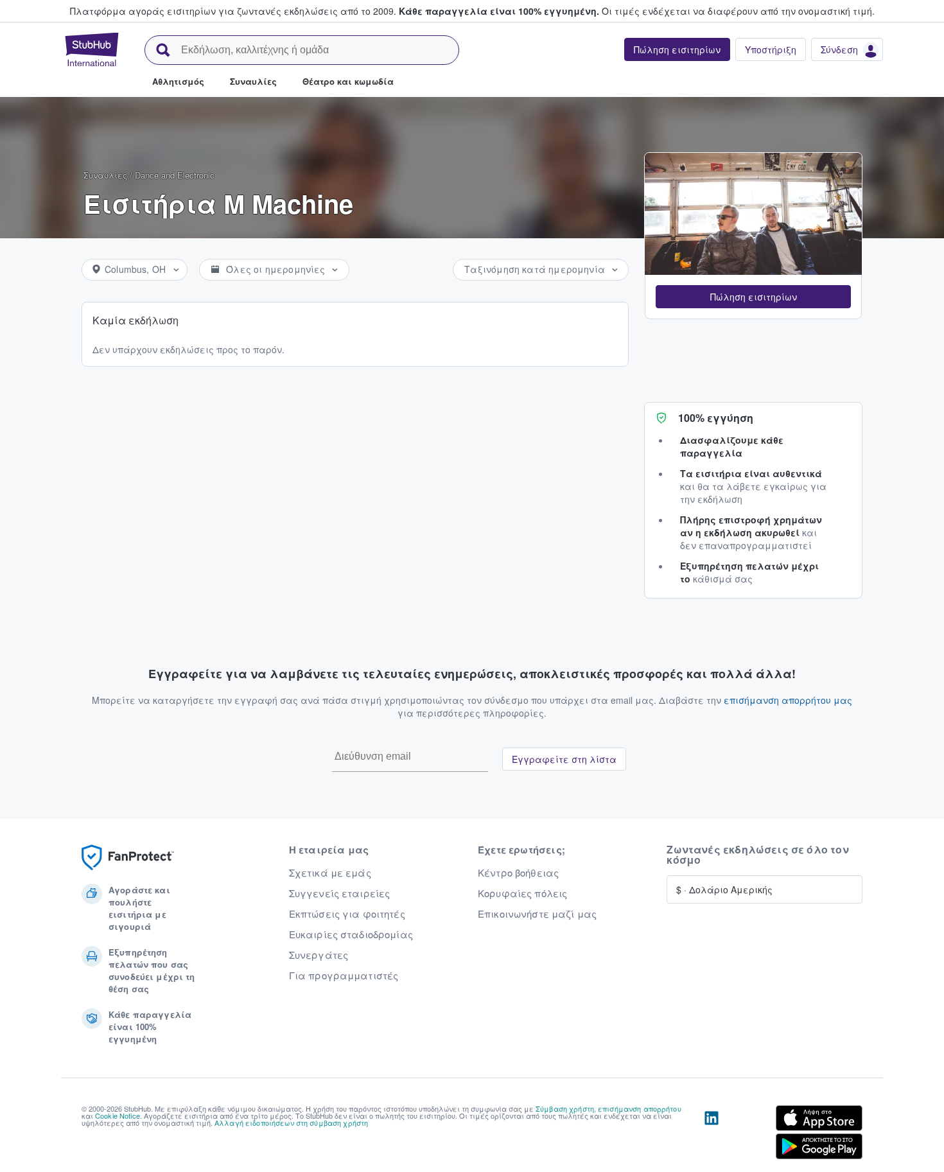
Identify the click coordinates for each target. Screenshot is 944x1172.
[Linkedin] (711, 1134)
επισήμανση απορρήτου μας (788, 700)
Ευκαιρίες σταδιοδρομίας (351, 934)
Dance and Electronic (174, 175)
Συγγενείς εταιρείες (339, 893)
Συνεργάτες (318, 955)
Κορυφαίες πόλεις (522, 893)
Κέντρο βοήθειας (518, 873)
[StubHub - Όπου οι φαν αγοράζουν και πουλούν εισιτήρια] (92, 49)
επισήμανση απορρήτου (639, 1108)
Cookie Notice (117, 1115)
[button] (753, 296)
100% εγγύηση (715, 417)
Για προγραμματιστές (344, 975)
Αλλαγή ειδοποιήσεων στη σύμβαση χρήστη (291, 1122)
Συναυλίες (105, 175)
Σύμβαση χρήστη (565, 1108)
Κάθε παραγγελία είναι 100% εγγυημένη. (499, 10)
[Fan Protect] (128, 857)
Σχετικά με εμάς (330, 873)
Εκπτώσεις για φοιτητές (347, 914)
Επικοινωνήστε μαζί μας (537, 914)
